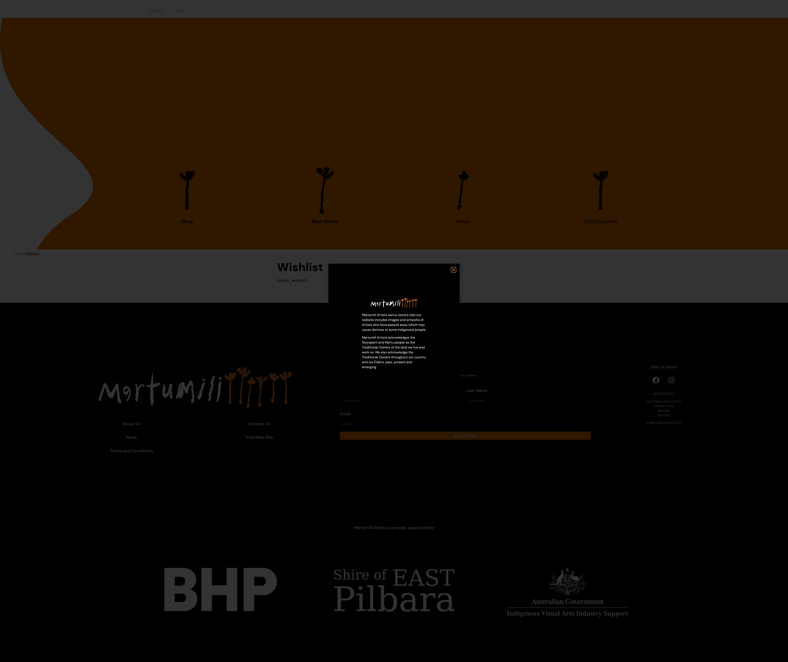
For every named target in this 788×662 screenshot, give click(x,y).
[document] (394, 331)
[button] (453, 270)
